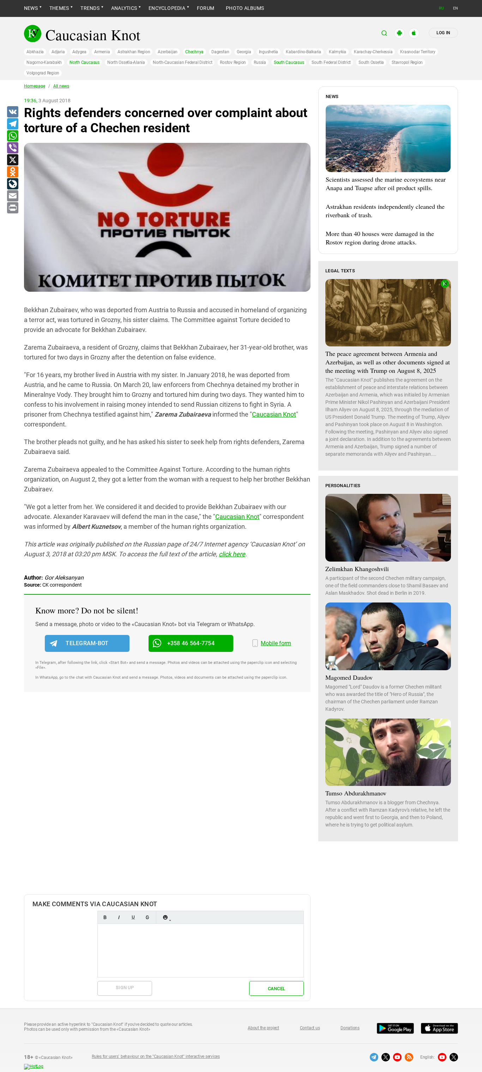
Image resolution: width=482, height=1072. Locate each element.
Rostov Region (233, 62)
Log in (443, 32)
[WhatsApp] (12, 136)
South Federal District (331, 62)
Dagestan (220, 51)
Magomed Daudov (349, 677)
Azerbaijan (167, 51)
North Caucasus (85, 62)
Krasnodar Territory (417, 51)
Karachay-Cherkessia (373, 51)
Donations (350, 1027)
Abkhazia (35, 51)
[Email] (12, 196)
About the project (263, 1027)
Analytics (124, 8)
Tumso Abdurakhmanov (355, 793)
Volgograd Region (42, 73)
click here (232, 554)
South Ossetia (371, 62)
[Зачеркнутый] (147, 917)
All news (61, 86)
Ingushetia (268, 51)
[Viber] (12, 148)
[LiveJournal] (12, 184)
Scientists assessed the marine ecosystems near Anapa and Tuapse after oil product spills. (386, 183)
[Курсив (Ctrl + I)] (119, 917)
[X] (12, 160)
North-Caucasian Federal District (182, 62)
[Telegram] (12, 124)
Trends (89, 8)
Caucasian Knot (274, 414)
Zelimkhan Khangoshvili (357, 568)
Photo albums (245, 8)
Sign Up (125, 987)
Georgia (244, 51)
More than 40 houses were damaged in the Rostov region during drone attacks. (380, 237)
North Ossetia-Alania (126, 62)
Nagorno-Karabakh (44, 62)
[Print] (12, 208)
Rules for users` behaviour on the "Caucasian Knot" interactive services (156, 1056)
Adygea (79, 51)
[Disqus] (167, 800)
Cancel (276, 988)
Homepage (34, 86)
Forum (205, 8)
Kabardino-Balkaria (303, 51)
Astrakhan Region (134, 51)
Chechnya (194, 51)
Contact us (310, 1027)
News (31, 8)
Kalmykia (337, 51)
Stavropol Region (407, 62)
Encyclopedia (167, 8)
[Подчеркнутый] (133, 917)
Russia (260, 62)
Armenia (102, 51)
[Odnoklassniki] (12, 172)
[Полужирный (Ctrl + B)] (105, 917)
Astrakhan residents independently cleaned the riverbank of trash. (385, 210)
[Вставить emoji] (165, 917)
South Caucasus (289, 62)
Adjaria (58, 51)
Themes (59, 8)
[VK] (12, 112)
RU (441, 8)
